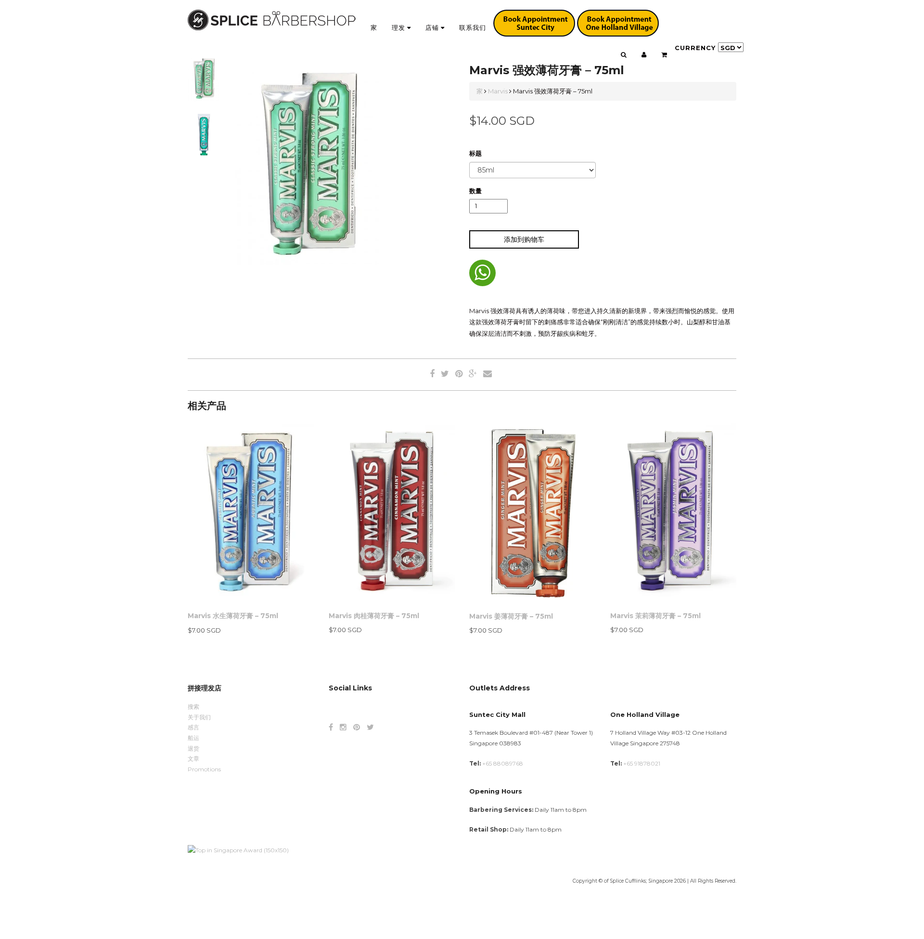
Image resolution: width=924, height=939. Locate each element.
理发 (399, 27)
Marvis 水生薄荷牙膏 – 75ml (233, 615)
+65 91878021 (641, 763)
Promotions (204, 769)
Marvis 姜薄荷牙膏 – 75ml (511, 616)
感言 (193, 727)
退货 (193, 748)
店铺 (433, 27)
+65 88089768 (502, 763)
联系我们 (472, 27)
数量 (475, 191)
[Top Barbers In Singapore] (238, 849)
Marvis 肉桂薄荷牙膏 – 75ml (374, 615)
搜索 (193, 706)
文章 (193, 758)
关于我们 (199, 717)
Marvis (498, 91)
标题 (475, 153)
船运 (193, 737)
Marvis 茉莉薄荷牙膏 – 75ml (655, 615)
